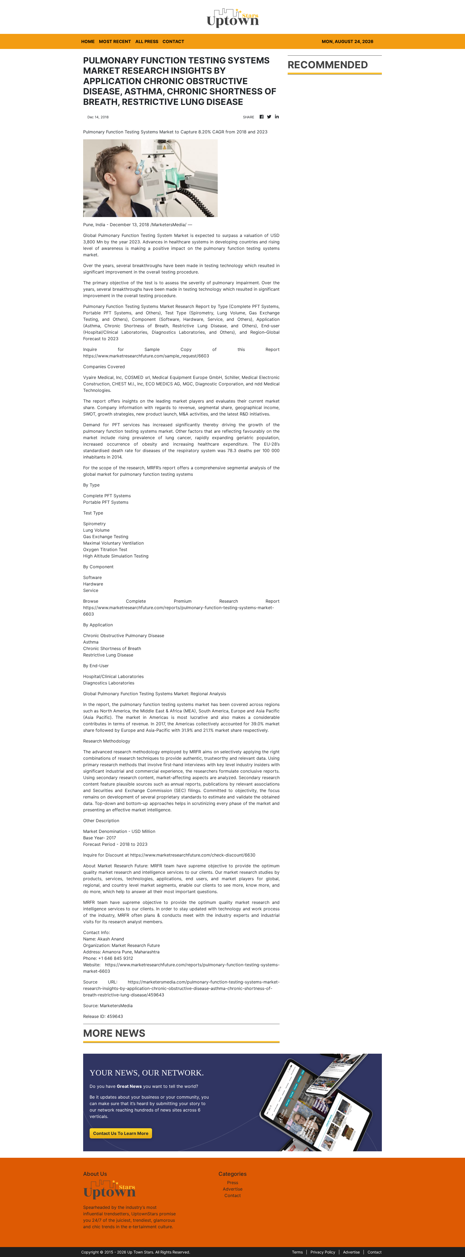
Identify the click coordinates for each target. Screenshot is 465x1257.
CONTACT (173, 41)
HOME (88, 41)
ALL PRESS (146, 41)
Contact (232, 1195)
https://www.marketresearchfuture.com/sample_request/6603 (146, 355)
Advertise (232, 1189)
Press (232, 1182)
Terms (297, 1252)
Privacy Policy (323, 1252)
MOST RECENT (115, 41)
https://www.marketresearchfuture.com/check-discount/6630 (192, 855)
